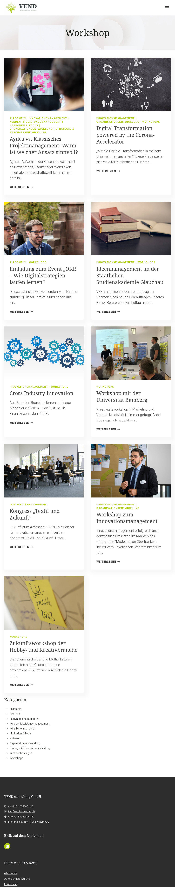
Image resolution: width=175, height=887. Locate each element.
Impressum (10, 884)
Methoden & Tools (24, 125)
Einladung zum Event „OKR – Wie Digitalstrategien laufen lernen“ (43, 275)
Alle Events (10, 873)
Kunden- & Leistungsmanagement (35, 122)
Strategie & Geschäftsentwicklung (30, 748)
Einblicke (15, 713)
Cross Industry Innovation (41, 393)
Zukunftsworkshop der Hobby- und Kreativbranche (43, 646)
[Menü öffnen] (167, 7)
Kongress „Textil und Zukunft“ (35, 514)
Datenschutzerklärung (17, 878)
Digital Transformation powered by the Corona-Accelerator (125, 135)
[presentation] (44, 84)
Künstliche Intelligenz (22, 728)
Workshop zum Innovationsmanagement (127, 518)
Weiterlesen (21, 187)
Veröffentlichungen (21, 753)
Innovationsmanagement (48, 118)
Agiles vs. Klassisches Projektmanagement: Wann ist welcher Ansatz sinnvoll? (44, 145)
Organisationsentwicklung (31, 129)
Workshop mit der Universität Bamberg (121, 396)
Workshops (151, 122)
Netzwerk (15, 738)
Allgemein (18, 118)
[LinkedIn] (7, 846)
